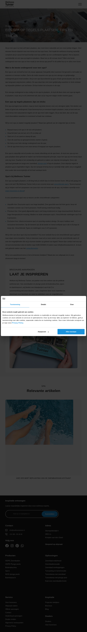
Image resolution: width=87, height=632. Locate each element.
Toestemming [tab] (15, 304)
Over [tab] (72, 304)
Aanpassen (42, 332)
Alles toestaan (71, 332)
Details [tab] (43, 304)
